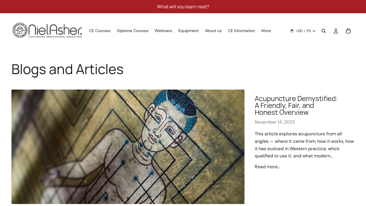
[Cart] (348, 31)
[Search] (323, 31)
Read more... (267, 167)
